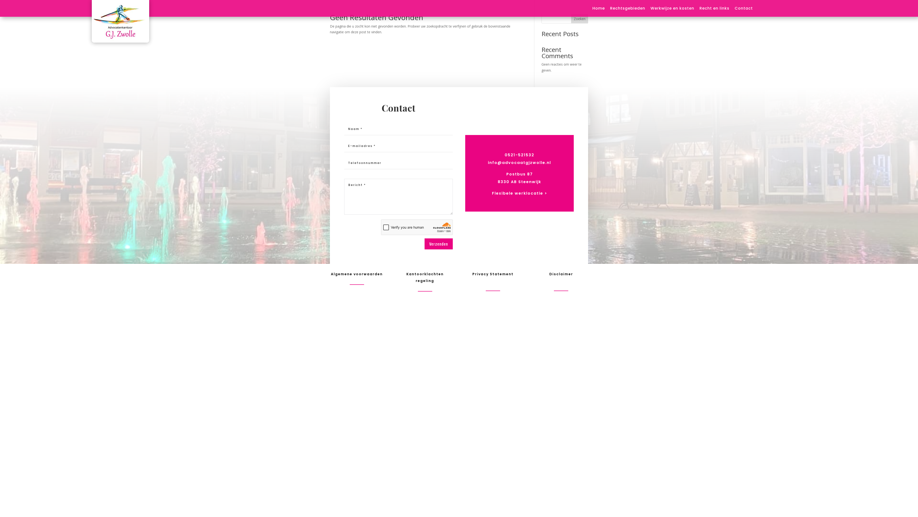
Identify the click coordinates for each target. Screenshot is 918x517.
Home (598, 9)
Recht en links (714, 9)
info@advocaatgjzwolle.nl (519, 162)
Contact (744, 9)
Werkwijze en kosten (672, 9)
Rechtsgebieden (627, 9)
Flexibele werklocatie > (519, 193)
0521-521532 (519, 155)
